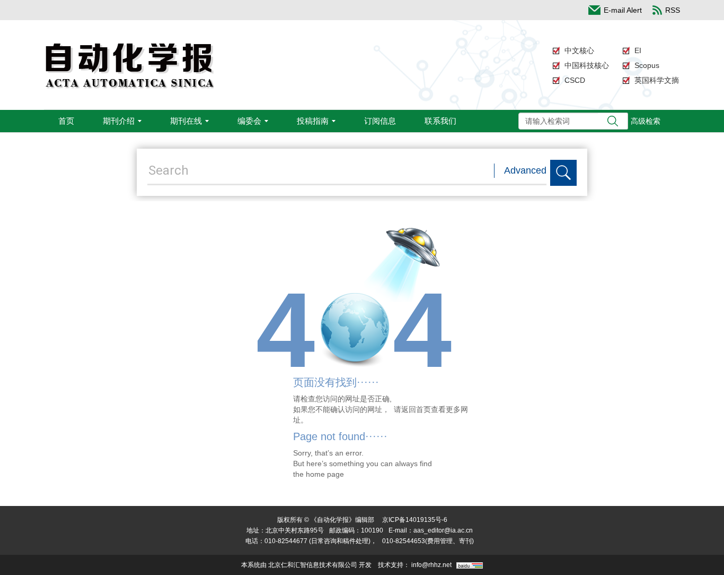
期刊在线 (186, 120)
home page (325, 474)
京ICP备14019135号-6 (414, 519)
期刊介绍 (119, 120)
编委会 (249, 120)
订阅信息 (380, 120)
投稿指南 (313, 120)
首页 (66, 120)
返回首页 (416, 409)
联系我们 (440, 120)
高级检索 (645, 121)
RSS (672, 10)
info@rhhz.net (431, 565)
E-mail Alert (623, 10)
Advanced (525, 170)
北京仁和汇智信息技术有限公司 (312, 565)
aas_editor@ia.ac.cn (443, 530)
